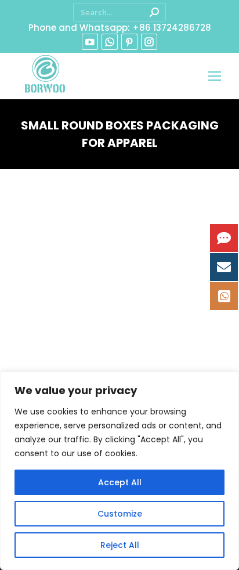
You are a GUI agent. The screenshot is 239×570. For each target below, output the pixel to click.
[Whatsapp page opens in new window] (110, 42)
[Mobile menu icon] (215, 76)
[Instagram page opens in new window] (149, 42)
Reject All (119, 545)
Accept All (120, 482)
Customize (119, 514)
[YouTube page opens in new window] (90, 42)
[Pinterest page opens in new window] (129, 42)
